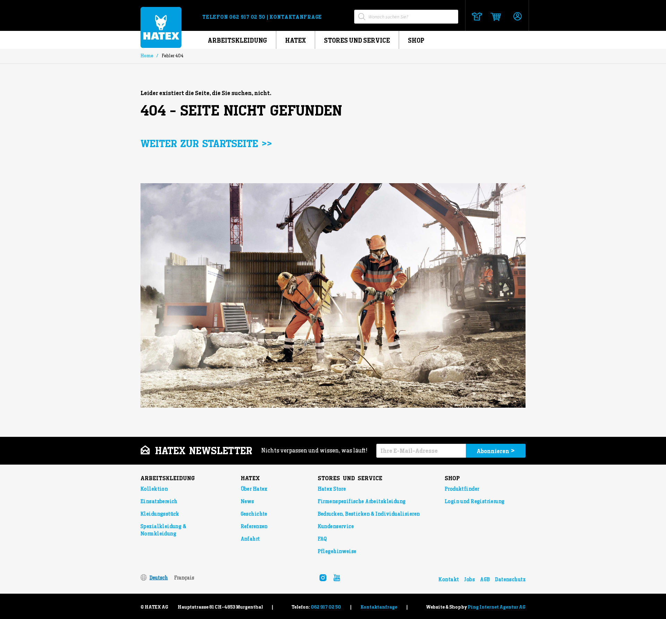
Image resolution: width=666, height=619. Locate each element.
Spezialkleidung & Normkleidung (163, 530)
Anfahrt (250, 539)
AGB (485, 579)
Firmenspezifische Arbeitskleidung (362, 501)
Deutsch (159, 577)
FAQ (322, 539)
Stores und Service (357, 40)
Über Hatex (254, 489)
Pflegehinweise (337, 551)
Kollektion (154, 489)
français (184, 577)
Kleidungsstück (159, 514)
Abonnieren (496, 451)
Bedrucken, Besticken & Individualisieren (369, 514)
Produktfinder (462, 489)
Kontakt (448, 579)
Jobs (469, 579)
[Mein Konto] (517, 16)
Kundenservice (336, 526)
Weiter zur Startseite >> (206, 143)
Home (146, 55)
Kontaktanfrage (296, 17)
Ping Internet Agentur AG (497, 607)
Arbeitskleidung (237, 40)
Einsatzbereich (159, 501)
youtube (336, 577)
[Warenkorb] (493, 17)
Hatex (295, 40)
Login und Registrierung (475, 501)
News (247, 501)
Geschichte (254, 514)
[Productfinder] (477, 16)
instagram (322, 577)
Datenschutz (510, 579)
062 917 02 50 (248, 17)
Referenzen (254, 526)
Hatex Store (332, 489)
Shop (416, 40)
